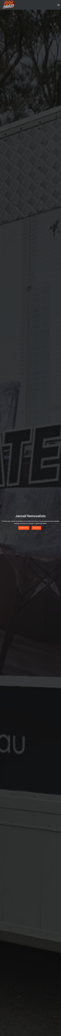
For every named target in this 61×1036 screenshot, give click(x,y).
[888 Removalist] (30, 4)
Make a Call (36, 527)
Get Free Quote (24, 527)
